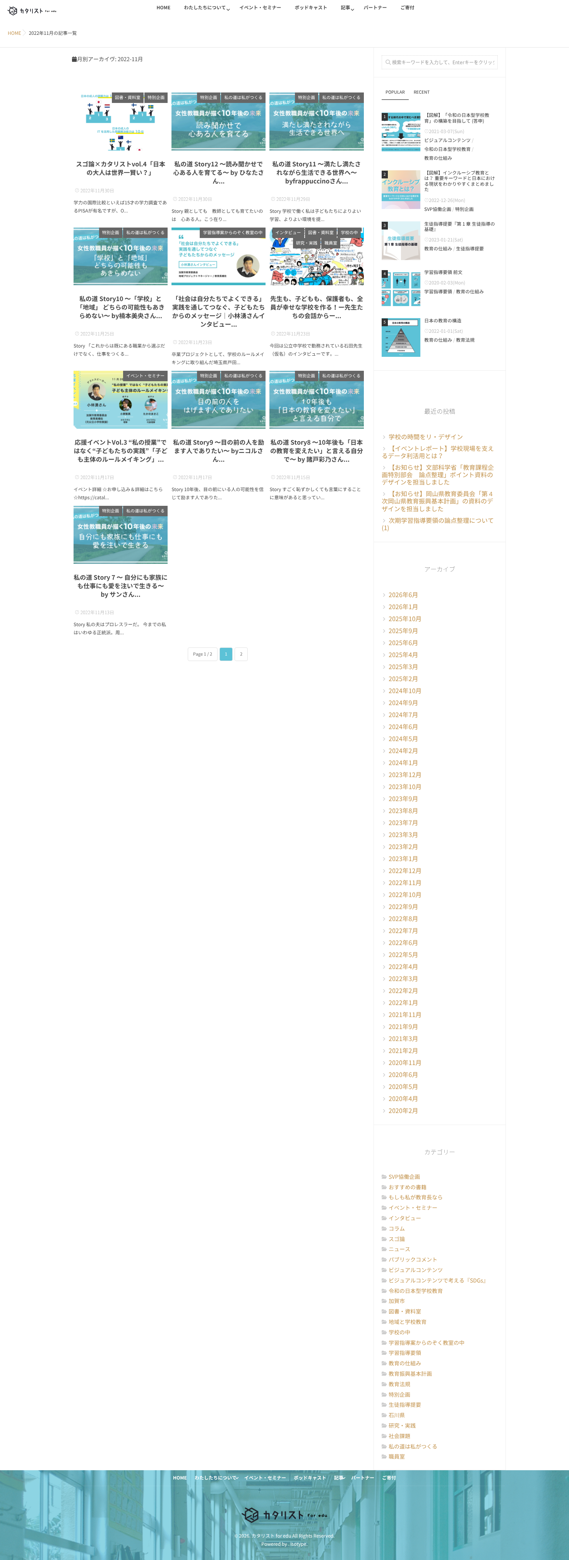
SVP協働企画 (437, 209)
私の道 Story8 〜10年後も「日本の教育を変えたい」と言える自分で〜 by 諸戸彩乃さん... (316, 450)
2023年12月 (405, 775)
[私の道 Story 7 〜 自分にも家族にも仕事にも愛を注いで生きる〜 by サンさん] (121, 535)
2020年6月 (403, 1075)
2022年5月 (403, 955)
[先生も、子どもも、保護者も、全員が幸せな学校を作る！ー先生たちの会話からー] (316, 257)
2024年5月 (403, 739)
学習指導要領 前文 (443, 272)
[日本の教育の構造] (401, 337)
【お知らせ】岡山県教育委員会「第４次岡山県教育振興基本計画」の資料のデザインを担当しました (438, 501)
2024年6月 (403, 727)
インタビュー (288, 233)
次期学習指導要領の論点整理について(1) (438, 524)
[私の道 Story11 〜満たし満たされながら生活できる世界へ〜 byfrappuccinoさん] (316, 121)
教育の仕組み (438, 158)
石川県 (397, 1415)
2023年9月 (403, 799)
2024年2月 (403, 751)
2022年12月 (405, 871)
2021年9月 (403, 1027)
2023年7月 (403, 823)
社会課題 (399, 1436)
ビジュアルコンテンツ (447, 140)
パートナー (375, 7)
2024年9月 (403, 703)
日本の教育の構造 (442, 321)
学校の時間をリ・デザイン (426, 437)
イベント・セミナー (260, 7)
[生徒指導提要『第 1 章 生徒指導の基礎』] (401, 240)
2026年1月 (403, 607)
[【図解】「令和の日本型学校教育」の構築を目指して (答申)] (401, 132)
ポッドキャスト (311, 7)
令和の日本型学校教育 (447, 149)
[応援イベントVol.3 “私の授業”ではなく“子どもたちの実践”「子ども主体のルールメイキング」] (121, 400)
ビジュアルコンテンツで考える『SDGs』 (438, 1280)
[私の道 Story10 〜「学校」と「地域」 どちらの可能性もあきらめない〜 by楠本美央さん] (121, 257)
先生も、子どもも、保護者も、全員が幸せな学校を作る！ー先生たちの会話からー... (316, 307)
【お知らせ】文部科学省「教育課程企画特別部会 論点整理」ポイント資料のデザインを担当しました (438, 474)
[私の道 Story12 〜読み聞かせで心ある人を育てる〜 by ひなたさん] (218, 121)
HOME (163, 7)
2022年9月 (403, 907)
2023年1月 (403, 859)
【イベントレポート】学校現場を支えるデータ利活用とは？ (438, 452)
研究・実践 (306, 243)
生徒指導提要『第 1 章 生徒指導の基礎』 (459, 227)
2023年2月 (403, 847)
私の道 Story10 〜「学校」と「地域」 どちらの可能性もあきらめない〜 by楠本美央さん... (121, 307)
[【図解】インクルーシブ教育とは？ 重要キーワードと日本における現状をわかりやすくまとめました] (401, 189)
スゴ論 (397, 1239)
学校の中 (349, 233)
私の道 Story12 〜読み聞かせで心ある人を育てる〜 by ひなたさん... (218, 172)
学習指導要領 (438, 291)
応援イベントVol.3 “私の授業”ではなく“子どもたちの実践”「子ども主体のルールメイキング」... (120, 450)
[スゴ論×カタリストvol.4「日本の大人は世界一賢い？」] (121, 121)
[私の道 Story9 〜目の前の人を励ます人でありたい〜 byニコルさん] (218, 400)
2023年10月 (405, 787)
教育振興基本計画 (410, 1374)
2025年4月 (403, 655)
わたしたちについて (205, 7)
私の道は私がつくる (243, 98)
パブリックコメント (413, 1259)
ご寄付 (408, 7)
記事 (345, 7)
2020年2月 (403, 1111)
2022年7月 (403, 931)
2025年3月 (403, 667)
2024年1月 (403, 763)
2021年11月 (405, 1015)
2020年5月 (403, 1087)
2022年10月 (405, 895)
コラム (397, 1228)
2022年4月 (403, 967)
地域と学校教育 (408, 1322)
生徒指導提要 (470, 249)
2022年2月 (403, 991)
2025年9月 (403, 631)
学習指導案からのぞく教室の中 (232, 233)
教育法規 (465, 340)
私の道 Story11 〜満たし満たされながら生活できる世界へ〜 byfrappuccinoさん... (316, 172)
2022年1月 (403, 1003)
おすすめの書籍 (408, 1187)
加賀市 (397, 1301)
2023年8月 (403, 811)
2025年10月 (405, 619)
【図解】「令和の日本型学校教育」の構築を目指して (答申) (456, 118)
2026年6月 (403, 595)
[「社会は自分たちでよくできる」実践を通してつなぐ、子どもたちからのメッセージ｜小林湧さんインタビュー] (218, 257)
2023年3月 (403, 835)
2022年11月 (405, 883)
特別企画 (156, 98)
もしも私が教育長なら (416, 1197)
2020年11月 (405, 1063)
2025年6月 (403, 643)
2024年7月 (403, 715)
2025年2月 (403, 679)
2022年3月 (403, 979)
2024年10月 (405, 691)
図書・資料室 (128, 98)
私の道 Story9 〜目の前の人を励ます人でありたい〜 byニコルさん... (218, 450)
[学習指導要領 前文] (401, 289)
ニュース (399, 1249)
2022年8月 (403, 919)
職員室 (330, 243)
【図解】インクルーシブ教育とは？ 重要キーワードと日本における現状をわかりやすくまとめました (459, 181)
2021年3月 (403, 1039)
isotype (298, 1544)
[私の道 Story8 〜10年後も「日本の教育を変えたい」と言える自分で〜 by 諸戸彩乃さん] (316, 400)
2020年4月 (403, 1099)
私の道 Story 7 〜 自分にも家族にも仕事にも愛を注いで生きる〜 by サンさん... (121, 586)
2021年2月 (403, 1051)
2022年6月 (403, 943)
